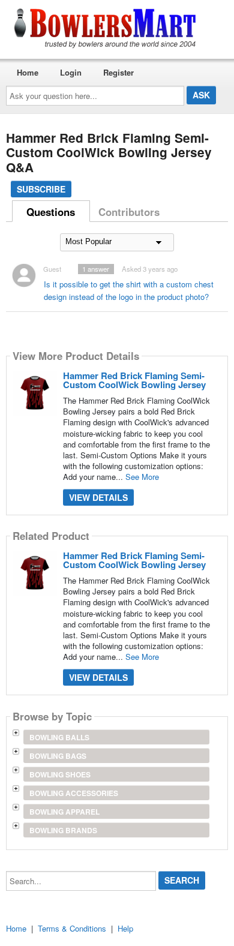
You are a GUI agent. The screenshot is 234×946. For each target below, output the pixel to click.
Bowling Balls (59, 737)
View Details (98, 497)
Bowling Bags (57, 755)
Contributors (129, 212)
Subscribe (41, 189)
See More (142, 476)
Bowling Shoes (60, 774)
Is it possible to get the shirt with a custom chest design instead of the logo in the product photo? (129, 290)
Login (71, 72)
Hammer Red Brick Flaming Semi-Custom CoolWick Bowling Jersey (134, 380)
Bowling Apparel (64, 811)
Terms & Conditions (72, 928)
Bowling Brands (63, 830)
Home (27, 72)
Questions (50, 212)
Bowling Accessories (73, 793)
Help (125, 928)
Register (118, 72)
